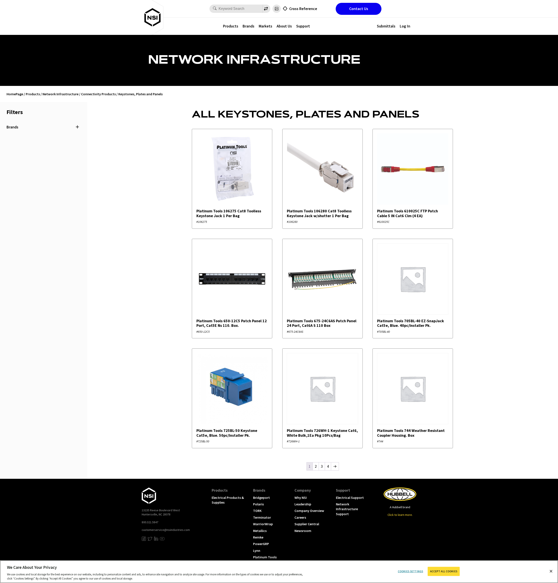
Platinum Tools (265, 557)
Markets (265, 26)
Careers (300, 517)
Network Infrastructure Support (347, 509)
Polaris (258, 504)
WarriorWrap (263, 524)
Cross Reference (303, 8)
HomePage (15, 94)
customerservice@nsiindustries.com (166, 530)
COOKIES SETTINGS (410, 571)
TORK (257, 510)
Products (230, 26)
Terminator (262, 517)
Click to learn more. (400, 515)
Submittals (386, 26)
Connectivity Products (98, 94)
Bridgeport (261, 497)
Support (303, 26)
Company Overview (309, 510)
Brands (248, 26)
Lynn (256, 550)
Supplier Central (306, 524)
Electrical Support (350, 497)
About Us (284, 26)
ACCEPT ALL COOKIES (443, 571)
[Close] (551, 571)
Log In (405, 26)
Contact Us (358, 8)
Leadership (302, 504)
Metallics (260, 530)
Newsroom (302, 530)
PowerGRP (261, 544)
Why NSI (300, 497)
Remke (258, 537)
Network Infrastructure (60, 94)
